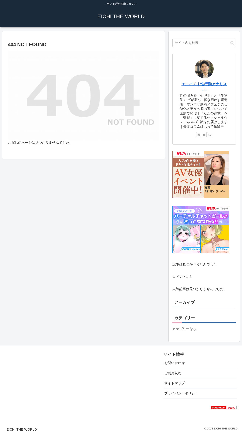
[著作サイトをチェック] (198, 134)
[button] (232, 43)
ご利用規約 (172, 373)
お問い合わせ (174, 363)
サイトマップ (174, 383)
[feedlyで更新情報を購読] (204, 134)
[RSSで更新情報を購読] (209, 134)
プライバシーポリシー (181, 393)
